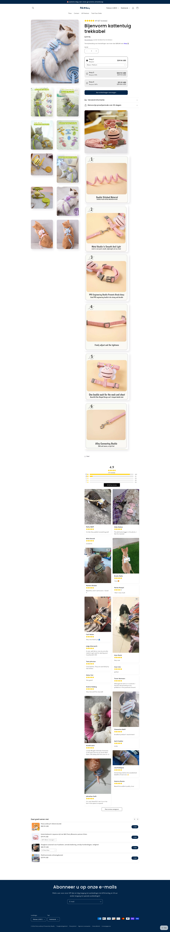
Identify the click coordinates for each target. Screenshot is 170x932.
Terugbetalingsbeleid (62, 926)
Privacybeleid (72, 926)
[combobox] (106, 65)
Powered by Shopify (49, 926)
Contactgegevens (106, 926)
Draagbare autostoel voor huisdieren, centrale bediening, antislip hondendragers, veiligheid (70, 845)
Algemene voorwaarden (84, 926)
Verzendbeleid (96, 926)
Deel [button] (87, 456)
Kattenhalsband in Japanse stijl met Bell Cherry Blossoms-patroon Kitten (64, 834)
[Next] (137, 819)
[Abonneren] (100, 901)
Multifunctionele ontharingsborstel (52, 855)
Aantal (86, 47)
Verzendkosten (89, 40)
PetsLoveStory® (39, 926)
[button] (33, 8)
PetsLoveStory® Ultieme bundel (51, 824)
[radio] (106, 60)
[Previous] (134, 819)
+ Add (135, 827)
